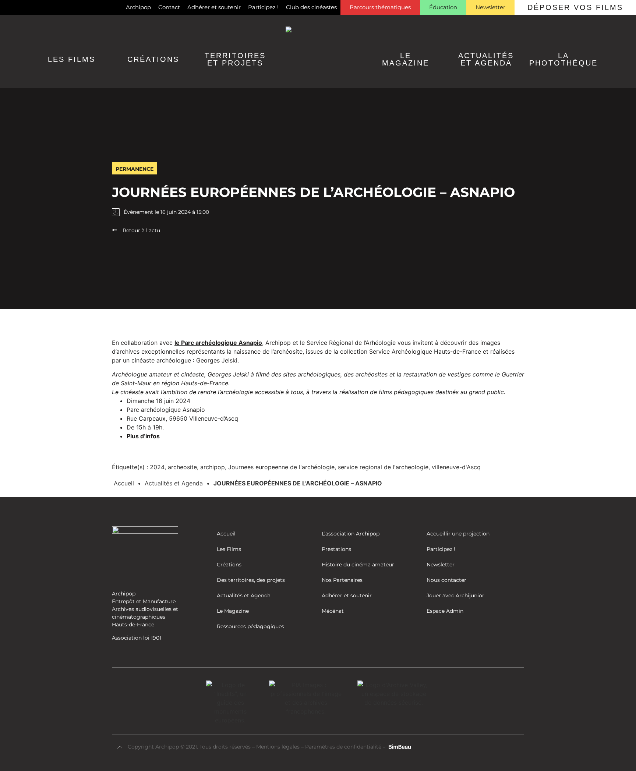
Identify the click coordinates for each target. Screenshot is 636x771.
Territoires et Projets (235, 59)
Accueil (124, 483)
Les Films (71, 59)
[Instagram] (19, 7)
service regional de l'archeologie (383, 467)
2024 (157, 467)
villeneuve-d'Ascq (456, 467)
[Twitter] (43, 7)
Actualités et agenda (486, 59)
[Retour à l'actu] (114, 230)
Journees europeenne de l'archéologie (281, 467)
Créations (153, 59)
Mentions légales (278, 746)
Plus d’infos (143, 436)
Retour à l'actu (141, 230)
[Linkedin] (31, 7)
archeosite (182, 467)
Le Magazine (405, 59)
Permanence (134, 169)
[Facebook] (7, 7)
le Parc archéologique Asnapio (218, 342)
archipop (212, 467)
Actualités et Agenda (174, 483)
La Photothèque (563, 59)
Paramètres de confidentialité (343, 746)
